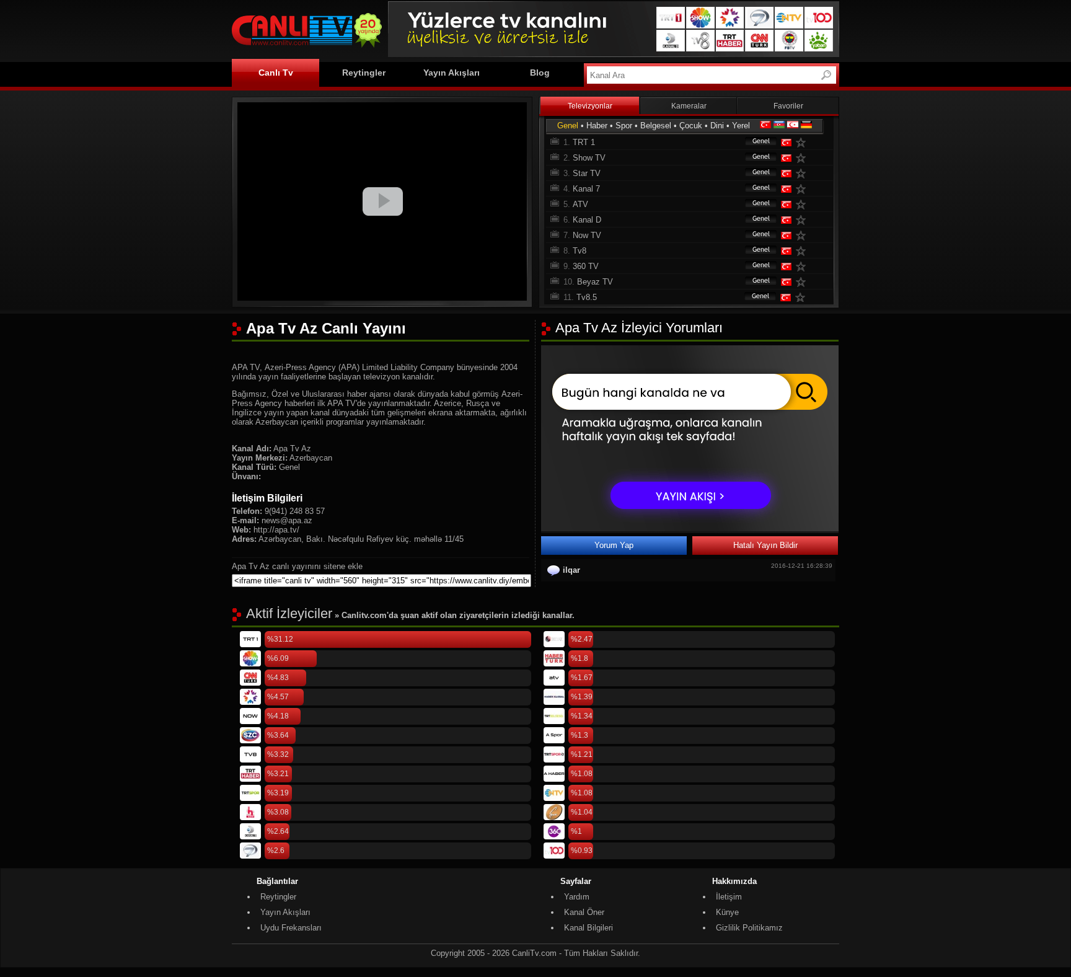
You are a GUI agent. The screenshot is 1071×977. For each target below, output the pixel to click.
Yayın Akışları (451, 72)
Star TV (587, 173)
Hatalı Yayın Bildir (765, 545)
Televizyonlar (590, 106)
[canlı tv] (307, 49)
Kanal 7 (586, 188)
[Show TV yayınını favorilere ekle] (803, 158)
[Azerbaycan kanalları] (779, 125)
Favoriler (788, 106)
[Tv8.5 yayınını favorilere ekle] (802, 297)
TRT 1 (584, 142)
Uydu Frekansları (291, 927)
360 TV (586, 266)
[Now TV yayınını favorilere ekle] (803, 235)
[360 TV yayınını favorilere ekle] (803, 266)
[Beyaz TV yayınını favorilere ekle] (803, 282)
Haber (596, 125)
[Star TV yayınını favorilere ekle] (803, 173)
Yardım (576, 896)
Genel (567, 125)
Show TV (589, 157)
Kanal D (587, 219)
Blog (540, 72)
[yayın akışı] (690, 528)
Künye (727, 912)
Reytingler (364, 72)
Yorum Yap (613, 545)
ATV (580, 204)
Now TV (587, 235)
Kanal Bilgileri (588, 927)
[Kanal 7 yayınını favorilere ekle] (803, 189)
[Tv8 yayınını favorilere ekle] (803, 251)
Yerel (741, 125)
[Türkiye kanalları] (765, 125)
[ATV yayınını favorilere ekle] (803, 204)
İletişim (729, 896)
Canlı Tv (275, 72)
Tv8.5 (586, 297)
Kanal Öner (584, 912)
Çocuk (690, 125)
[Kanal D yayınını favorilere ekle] (803, 220)
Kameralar (689, 106)
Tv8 (579, 250)
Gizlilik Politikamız (749, 927)
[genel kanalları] (755, 142)
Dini (717, 125)
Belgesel (655, 125)
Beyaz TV (595, 281)
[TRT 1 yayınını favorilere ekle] (803, 142)
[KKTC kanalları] (792, 125)
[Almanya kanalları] (806, 125)
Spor (623, 125)
